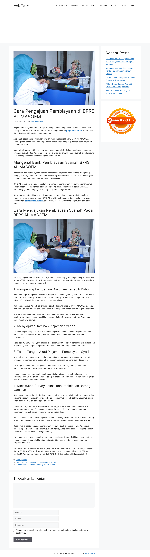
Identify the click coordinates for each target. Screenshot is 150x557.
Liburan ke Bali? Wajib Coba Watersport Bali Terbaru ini (36, 462)
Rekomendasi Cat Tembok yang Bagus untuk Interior (35, 465)
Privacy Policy (61, 5)
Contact (114, 5)
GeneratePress (91, 553)
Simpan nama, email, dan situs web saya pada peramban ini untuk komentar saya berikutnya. (52, 531)
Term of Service (88, 5)
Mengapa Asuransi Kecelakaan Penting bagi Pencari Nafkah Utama (119, 71)
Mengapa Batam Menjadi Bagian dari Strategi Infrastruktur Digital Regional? (120, 61)
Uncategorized (21, 460)
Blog (132, 5)
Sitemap (74, 5)
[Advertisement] (75, 27)
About (124, 5)
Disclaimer (103, 5)
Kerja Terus (21, 5)
